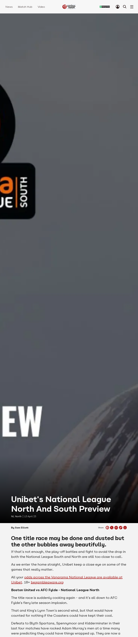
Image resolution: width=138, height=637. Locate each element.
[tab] (118, 7)
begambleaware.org (47, 582)
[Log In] (118, 6)
